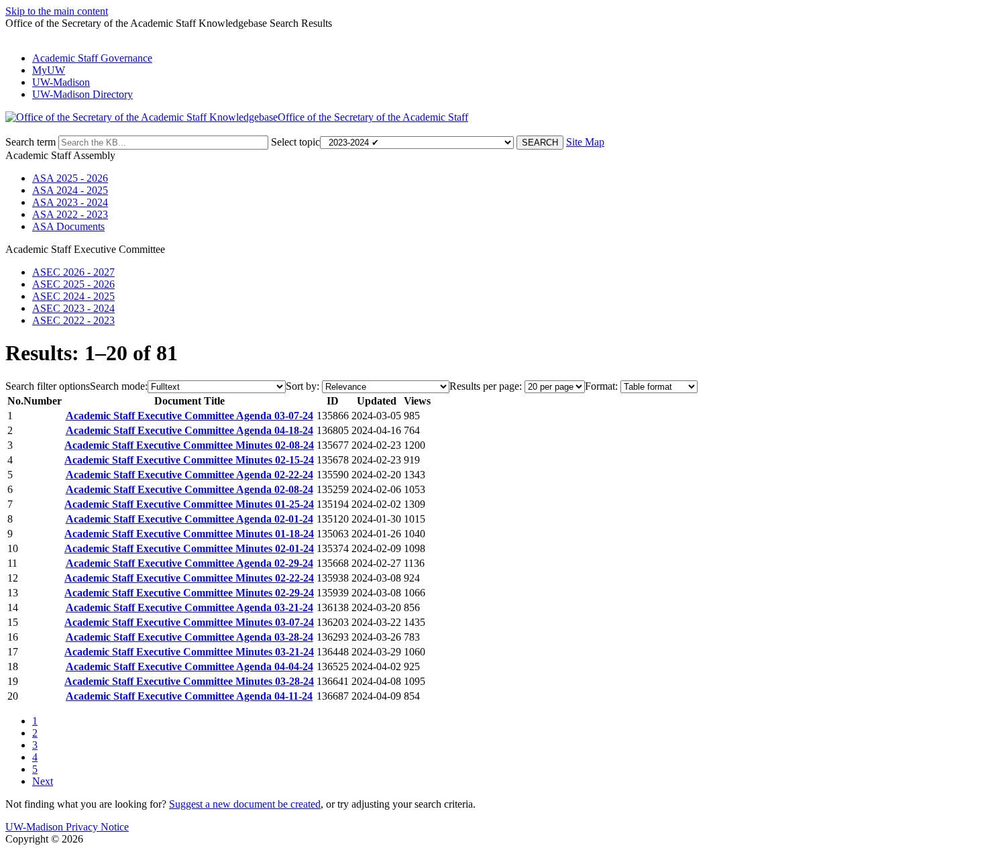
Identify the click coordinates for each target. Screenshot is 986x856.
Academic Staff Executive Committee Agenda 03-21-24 (189, 607)
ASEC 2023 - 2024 (73, 308)
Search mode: (119, 386)
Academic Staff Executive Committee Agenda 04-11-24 (189, 696)
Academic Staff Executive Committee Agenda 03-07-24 (189, 415)
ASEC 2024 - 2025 (73, 296)
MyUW (48, 70)
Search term (30, 142)
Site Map (585, 142)
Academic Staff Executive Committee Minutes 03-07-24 (189, 622)
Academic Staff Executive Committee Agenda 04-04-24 (189, 666)
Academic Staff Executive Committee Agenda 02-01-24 (189, 519)
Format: (601, 386)
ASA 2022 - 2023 (70, 214)
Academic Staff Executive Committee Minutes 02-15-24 (189, 460)
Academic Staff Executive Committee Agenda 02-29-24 (189, 563)
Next (42, 781)
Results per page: (485, 386)
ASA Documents (68, 226)
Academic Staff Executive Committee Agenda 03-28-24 (189, 637)
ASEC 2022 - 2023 (73, 320)
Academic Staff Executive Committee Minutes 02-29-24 (189, 592)
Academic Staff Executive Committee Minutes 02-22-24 (189, 578)
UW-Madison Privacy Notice (67, 827)
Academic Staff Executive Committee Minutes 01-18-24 (189, 533)
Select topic (295, 142)
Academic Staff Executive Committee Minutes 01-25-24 (189, 504)
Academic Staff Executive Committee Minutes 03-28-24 (189, 681)
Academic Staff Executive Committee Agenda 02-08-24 (189, 489)
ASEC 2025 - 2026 (73, 284)
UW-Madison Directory (82, 94)
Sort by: (302, 386)
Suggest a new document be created (245, 804)
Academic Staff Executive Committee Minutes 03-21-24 (189, 651)
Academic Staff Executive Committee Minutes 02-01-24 (189, 548)
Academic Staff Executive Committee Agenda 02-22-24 (189, 474)
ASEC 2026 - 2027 (73, 272)
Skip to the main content (56, 11)
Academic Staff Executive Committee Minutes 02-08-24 (189, 445)
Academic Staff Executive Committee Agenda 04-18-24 (189, 430)
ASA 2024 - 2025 (70, 190)
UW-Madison (61, 82)
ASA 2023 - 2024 (70, 202)
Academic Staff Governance (92, 58)
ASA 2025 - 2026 (70, 178)
